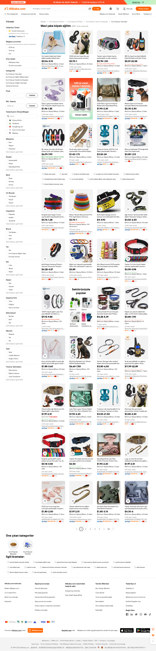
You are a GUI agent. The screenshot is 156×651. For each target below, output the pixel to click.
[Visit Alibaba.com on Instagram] (140, 614)
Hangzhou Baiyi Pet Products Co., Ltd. (81, 162)
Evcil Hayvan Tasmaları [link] (119, 22)
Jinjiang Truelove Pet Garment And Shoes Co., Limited (109, 162)
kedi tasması (141, 567)
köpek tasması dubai (132, 174)
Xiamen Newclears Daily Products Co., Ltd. (53, 66)
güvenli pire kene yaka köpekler (67, 562)
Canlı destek (99, 593)
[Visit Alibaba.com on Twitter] (136, 614)
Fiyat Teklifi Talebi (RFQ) (73, 595)
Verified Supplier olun (133, 601)
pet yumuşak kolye (40, 572)
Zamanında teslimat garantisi (45, 597)
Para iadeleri (99, 601)
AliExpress (45, 640)
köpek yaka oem (102, 567)
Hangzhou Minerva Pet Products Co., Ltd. (136, 159)
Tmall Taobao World (67, 640)
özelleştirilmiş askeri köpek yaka (54, 179)
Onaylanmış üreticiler (72, 591)
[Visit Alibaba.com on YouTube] (145, 614)
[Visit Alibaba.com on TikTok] (150, 614)
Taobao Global (87, 640)
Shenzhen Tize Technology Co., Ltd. (53, 166)
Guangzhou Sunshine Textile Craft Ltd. (109, 277)
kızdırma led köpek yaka (81, 174)
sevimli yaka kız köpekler (123, 562)
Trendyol (102, 640)
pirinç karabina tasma (60, 572)
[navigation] (22, 275)
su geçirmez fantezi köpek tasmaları (107, 174)
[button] (89, 8)
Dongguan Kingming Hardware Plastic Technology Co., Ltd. (53, 374)
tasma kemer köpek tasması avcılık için (96, 562)
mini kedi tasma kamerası (122, 567)
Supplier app (66, 630)
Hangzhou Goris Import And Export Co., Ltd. (136, 279)
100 (108, 529)
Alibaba (43, 22)
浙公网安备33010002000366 (115, 647)
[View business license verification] (99, 647)
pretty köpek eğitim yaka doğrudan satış (103, 179)
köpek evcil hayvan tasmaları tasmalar (54, 567)
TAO (95, 640)
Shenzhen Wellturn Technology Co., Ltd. (109, 227)
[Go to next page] (113, 529)
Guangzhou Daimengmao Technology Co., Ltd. (53, 116)
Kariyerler (8, 601)
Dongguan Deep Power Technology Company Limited (53, 277)
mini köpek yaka (15, 567)
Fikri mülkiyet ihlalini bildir (104, 606)
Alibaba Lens (16, 630)
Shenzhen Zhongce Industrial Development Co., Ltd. (136, 328)
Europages (111, 640)
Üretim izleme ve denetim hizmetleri (47, 606)
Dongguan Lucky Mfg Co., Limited (109, 376)
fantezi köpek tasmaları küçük (19, 562)
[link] (153, 629)
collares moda (31, 567)
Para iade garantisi (41, 593)
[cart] (118, 9)
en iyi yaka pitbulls (77, 179)
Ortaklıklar (129, 606)
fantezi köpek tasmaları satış (53, 184)
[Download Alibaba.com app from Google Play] (143, 630)
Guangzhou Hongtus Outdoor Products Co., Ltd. (136, 116)
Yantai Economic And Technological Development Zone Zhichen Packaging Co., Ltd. (81, 376)
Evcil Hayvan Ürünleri (56, 22)
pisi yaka (64, 174)
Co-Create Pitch (10, 593)
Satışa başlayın (131, 593)
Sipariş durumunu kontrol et (135, 597)
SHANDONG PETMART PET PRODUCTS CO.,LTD (109, 116)
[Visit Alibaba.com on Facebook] (127, 614)
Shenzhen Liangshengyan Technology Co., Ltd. (81, 277)
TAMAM (32, 95)
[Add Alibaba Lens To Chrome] (35, 630)
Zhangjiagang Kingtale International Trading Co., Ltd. (53, 227)
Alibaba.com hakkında (13, 583)
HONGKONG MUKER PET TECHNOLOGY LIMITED (81, 231)
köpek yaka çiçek (49, 174)
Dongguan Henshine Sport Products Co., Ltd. (136, 227)
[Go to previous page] (77, 529)
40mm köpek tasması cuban (19, 572)
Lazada (78, 640)
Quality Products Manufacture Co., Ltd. (81, 69)
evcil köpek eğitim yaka (43, 562)
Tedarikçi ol (130, 588)
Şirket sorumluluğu (11, 597)
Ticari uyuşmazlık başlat (103, 597)
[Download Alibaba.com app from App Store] (127, 630)
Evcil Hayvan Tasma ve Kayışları (97, 22)
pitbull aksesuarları (128, 179)
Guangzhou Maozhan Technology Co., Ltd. (136, 71)
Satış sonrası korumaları (43, 601)
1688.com (54, 640)
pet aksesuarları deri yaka (82, 567)
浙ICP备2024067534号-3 (136, 647)
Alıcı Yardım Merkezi (102, 588)
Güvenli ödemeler (41, 588)
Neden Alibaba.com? (12, 588)
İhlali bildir (98, 610)
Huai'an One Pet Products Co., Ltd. (109, 326)
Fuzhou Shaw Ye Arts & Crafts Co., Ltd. (109, 71)
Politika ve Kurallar (41, 610)
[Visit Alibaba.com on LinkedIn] (131, 614)
